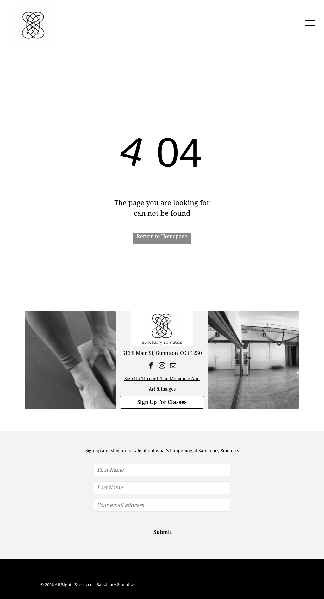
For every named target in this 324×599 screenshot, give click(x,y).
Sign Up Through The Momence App (162, 378)
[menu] (310, 23)
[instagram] (162, 366)
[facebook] (151, 366)
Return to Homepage (162, 236)
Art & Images (162, 389)
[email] (173, 366)
